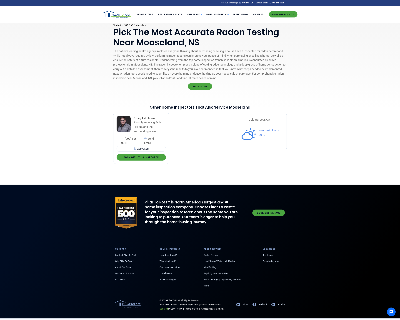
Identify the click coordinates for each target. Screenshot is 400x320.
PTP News (120, 279)
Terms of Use (191, 309)
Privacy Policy (171, 309)
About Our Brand (123, 267)
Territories (118, 25)
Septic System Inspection (216, 273)
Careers (258, 14)
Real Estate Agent (168, 279)
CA (126, 25)
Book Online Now (283, 14)
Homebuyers (166, 273)
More (206, 285)
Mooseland (141, 25)
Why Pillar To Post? (124, 261)
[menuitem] (145, 14)
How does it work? (168, 255)
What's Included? (168, 261)
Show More (200, 86)
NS (131, 25)
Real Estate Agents (170, 14)
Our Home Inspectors (170, 267)
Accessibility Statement (212, 309)
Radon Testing (211, 255)
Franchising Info (271, 261)
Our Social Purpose (124, 273)
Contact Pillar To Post (125, 255)
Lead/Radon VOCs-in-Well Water (219, 261)
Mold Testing (210, 267)
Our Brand (193, 14)
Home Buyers (145, 14)
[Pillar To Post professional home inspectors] (117, 14)
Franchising (240, 14)
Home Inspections (216, 14)
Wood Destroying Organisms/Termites (222, 279)
